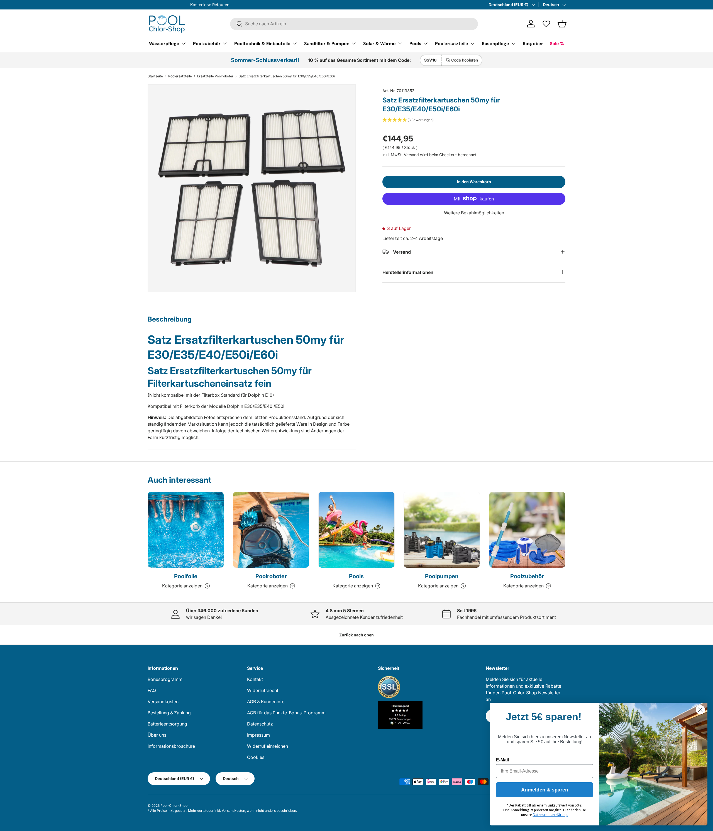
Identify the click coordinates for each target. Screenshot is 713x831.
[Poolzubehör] (527, 530)
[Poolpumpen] (442, 530)
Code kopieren (464, 60)
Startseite (155, 76)
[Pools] (356, 530)
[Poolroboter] (271, 530)
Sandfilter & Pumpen (327, 43)
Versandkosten (163, 701)
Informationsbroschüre (171, 746)
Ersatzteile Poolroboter (215, 76)
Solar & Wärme (379, 43)
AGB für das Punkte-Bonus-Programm (286, 712)
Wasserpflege (164, 43)
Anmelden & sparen (544, 790)
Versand (411, 154)
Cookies (255, 757)
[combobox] (354, 24)
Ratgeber (533, 43)
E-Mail (502, 760)
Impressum (258, 735)
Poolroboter (271, 576)
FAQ (152, 690)
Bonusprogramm (165, 679)
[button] (562, 24)
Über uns (157, 735)
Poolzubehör (207, 43)
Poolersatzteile (451, 43)
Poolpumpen (441, 576)
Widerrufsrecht (262, 690)
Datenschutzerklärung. (550, 814)
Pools (415, 43)
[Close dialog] (700, 710)
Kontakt (255, 679)
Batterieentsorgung (167, 724)
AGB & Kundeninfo (266, 701)
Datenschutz (260, 724)
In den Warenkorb (474, 181)
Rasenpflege (495, 43)
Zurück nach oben (356, 635)
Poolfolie (185, 576)
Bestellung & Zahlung (169, 712)
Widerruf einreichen (267, 746)
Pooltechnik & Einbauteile (262, 43)
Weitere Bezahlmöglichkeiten (474, 212)
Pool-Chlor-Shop (173, 805)
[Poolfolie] (186, 530)
